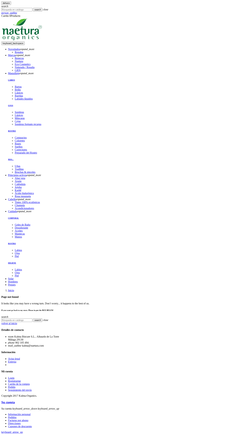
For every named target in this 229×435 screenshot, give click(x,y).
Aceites (19, 230)
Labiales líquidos (24, 98)
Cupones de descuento (20, 426)
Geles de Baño (22, 224)
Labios (18, 250)
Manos (18, 236)
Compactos (21, 137)
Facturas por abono (18, 420)
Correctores (21, 149)
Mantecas (20, 233)
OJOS (10, 106)
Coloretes (20, 140)
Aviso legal (14, 358)
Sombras (19, 112)
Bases (18, 143)
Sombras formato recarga (28, 124)
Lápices (19, 92)
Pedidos (12, 417)
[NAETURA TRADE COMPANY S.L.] (22, 40)
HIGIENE (12, 263)
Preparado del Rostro (26, 152)
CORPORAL (13, 218)
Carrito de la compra (19, 384)
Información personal (19, 414)
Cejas (18, 121)
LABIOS (11, 80)
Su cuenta (8, 402)
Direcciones (14, 423)
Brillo (18, 89)
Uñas (17, 166)
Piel (17, 256)
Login (11, 378)
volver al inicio (9, 323)
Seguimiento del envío (20, 390)
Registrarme (14, 381)
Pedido (11, 387)
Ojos (17, 253)
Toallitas (19, 169)
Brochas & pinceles (25, 172)
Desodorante (21, 227)
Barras (18, 86)
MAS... (11, 159)
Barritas (19, 95)
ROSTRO (12, 131)
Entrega (12, 361)
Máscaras (20, 118)
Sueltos (18, 146)
